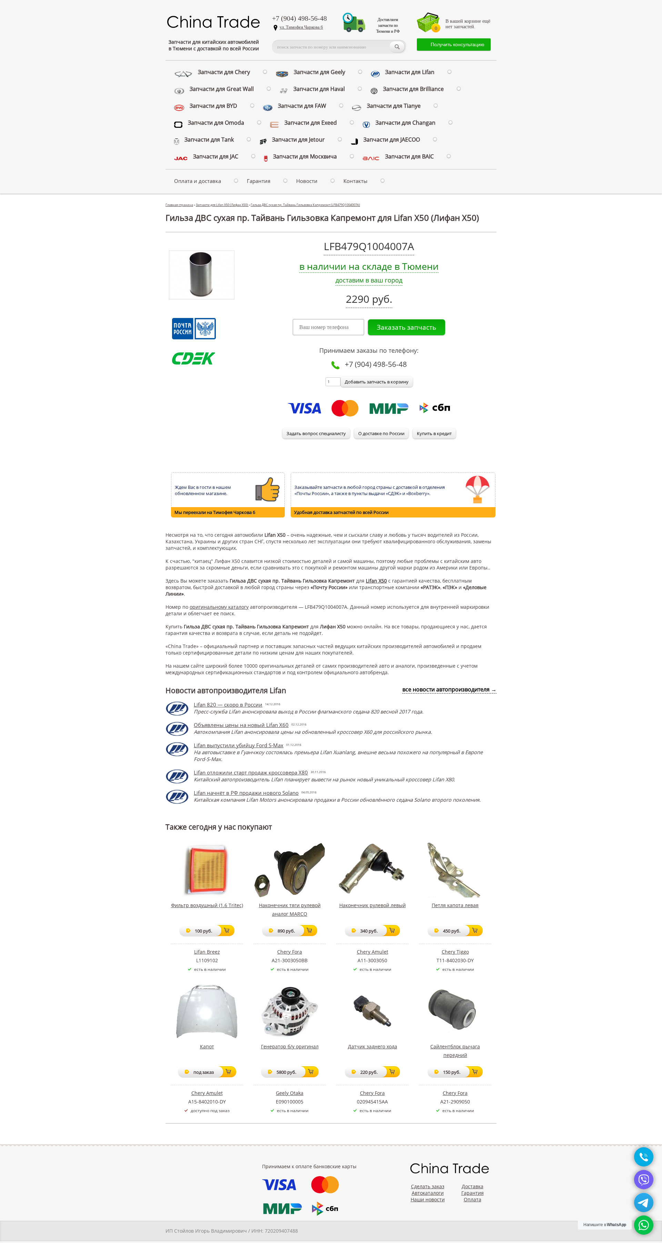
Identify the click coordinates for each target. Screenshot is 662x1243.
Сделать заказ (427, 1186)
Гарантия (258, 180)
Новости (307, 180)
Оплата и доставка (197, 180)
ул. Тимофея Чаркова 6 (301, 27)
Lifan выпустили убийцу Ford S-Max (238, 745)
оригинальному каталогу (219, 607)
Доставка (472, 1186)
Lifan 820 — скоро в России (228, 704)
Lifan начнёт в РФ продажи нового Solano (246, 792)
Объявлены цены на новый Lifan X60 (241, 724)
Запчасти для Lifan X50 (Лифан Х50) (222, 205)
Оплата (472, 1199)
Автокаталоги (428, 1193)
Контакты (355, 180)
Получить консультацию (457, 44)
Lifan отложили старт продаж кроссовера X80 (251, 772)
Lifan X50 (376, 580)
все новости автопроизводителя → (449, 689)
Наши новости (428, 1199)
